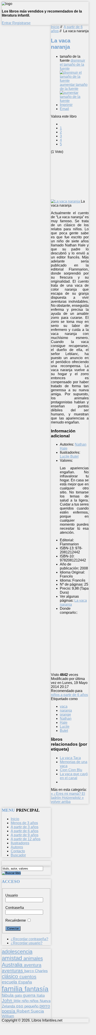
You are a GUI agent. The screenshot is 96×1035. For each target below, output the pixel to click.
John (8, 1000)
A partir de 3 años (24, 827)
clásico (10, 976)
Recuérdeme (15, 920)
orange (65, 714)
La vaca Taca (70, 758)
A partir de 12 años (25, 839)
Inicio (55, 27)
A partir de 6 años (24, 831)
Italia (41, 995)
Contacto (18, 851)
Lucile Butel (69, 456)
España (25, 982)
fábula (8, 995)
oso (20, 1006)
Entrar (7, 23)
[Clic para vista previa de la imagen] (66, 201)
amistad (12, 958)
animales (33, 958)
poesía (9, 1011)
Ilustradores (20, 843)
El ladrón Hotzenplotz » (68, 796)
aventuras (13, 970)
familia (13, 989)
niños (35, 1001)
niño (26, 1001)
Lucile (64, 726)
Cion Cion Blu (71, 770)
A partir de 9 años (24, 835)
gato (19, 995)
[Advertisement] (73, 176)
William (8, 1016)
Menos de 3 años (24, 823)
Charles (41, 971)
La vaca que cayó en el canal (74, 776)
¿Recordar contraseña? (29, 939)
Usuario (11, 895)
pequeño (32, 1006)
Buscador (18, 855)
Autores (17, 847)
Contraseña (14, 908)
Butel (64, 730)
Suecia (37, 1011)
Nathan (65, 718)
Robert (24, 1011)
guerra (30, 995)
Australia (13, 965)
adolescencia (17, 952)
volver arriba (61, 802)
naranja (66, 710)
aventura (32, 964)
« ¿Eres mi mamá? (66, 794)
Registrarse (21, 23)
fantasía (36, 989)
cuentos (27, 976)
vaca (63, 706)
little (18, 1001)
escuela (10, 982)
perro (45, 1005)
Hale (63, 722)
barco (29, 971)
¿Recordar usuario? (26, 943)
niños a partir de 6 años (69, 695)
